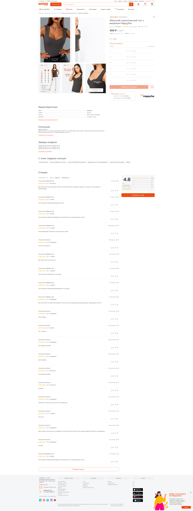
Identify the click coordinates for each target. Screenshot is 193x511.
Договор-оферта (62, 489)
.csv (133, 484)
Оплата (125, 1)
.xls (133, 483)
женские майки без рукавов (77, 162)
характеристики (47, 120)
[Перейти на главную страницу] (43, 4)
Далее (186, 507)
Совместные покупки (63, 495)
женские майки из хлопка (58, 162)
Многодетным (111, 483)
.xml (133, 481)
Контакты (141, 1)
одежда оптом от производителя (98, 162)
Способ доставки (62, 486)
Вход (138, 5)
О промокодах (61, 490)
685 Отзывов (133, 26)
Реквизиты (85, 486)
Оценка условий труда (88, 487)
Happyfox (89, 110)
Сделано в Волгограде (117, 162)
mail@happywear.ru (43, 484)
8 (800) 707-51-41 (150, 1)
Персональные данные (63, 492)
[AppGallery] (138, 496)
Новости (120, 1)
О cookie (60, 493)
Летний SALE (114, 17)
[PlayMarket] (138, 493)
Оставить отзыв (138, 195)
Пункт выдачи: (117, 98)
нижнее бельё (43, 162)
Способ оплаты (61, 484)
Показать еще (77, 469)
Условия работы (62, 481)
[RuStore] (138, 500)
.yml (133, 486)
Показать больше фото (96, 90)
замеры (44, 151)
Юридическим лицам (113, 484)
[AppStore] (138, 489)
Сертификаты (86, 483)
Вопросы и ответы (133, 1)
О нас (115, 1)
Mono (121, 505)
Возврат (60, 487)
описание (45, 135)
